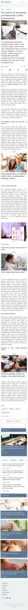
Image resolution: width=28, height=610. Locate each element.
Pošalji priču (5, 583)
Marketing (4, 594)
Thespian (14, 607)
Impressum (4, 590)
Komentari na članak (13, 421)
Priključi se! (4, 585)
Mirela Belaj (4, 66)
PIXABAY (7, 416)
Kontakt (4, 587)
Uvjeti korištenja (5, 592)
